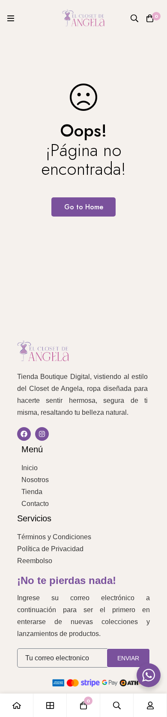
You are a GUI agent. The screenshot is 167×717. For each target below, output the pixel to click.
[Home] (16, 705)
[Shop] (50, 705)
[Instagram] (42, 434)
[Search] (134, 18)
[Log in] (150, 705)
